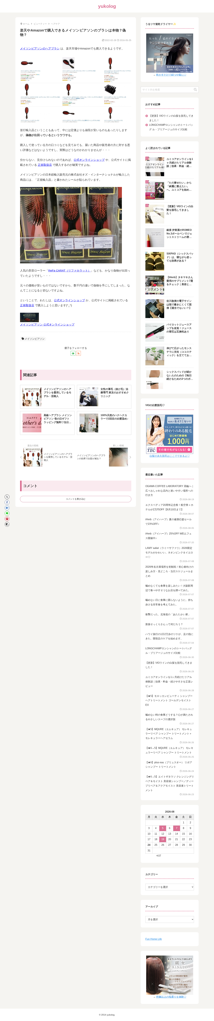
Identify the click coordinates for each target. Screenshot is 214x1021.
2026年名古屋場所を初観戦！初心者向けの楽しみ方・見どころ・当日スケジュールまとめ (169, 571)
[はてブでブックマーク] (7, 507)
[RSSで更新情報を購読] (78, 353)
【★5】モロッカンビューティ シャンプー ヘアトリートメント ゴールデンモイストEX (169, 700)
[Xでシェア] (7, 497)
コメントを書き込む (76, 499)
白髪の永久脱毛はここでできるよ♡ (170, 456)
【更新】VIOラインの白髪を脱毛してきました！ (171, 118)
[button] (7, 524)
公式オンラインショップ (89, 159)
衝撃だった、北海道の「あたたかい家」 (168, 614)
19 (162, 839)
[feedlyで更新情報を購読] (73, 353)
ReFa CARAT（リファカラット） (69, 270)
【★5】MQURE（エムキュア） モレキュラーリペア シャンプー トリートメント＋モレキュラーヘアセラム (168, 734)
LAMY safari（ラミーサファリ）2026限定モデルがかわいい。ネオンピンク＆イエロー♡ (169, 552)
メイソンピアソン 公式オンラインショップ (47, 324)
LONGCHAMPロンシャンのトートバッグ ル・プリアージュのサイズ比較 (171, 127)
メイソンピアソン (35, 338)
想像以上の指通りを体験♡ (171, 996)
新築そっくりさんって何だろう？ (164, 624)
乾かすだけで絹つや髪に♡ (171, 74)
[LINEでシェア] (7, 513)
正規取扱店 (45, 164)
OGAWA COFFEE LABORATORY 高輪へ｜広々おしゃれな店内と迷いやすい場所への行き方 (169, 491)
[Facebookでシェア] (7, 502)
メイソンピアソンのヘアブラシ (40, 48)
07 (159, 855)
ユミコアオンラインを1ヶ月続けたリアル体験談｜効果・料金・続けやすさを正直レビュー (169, 681)
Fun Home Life (153, 939)
